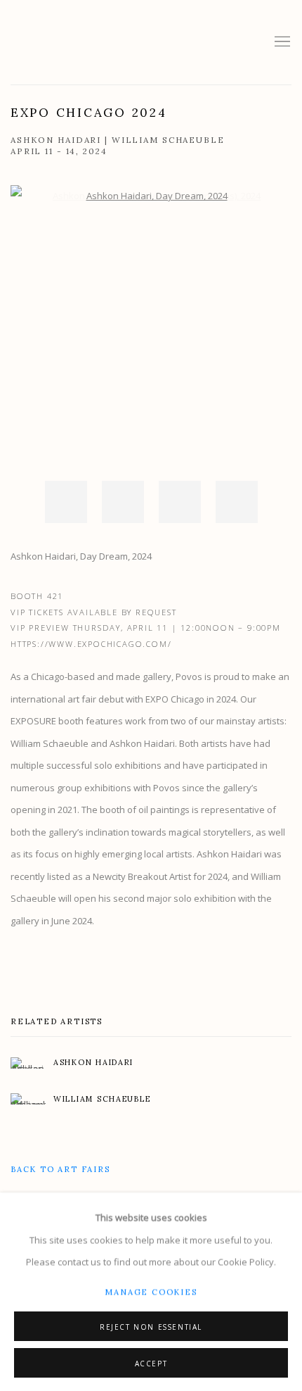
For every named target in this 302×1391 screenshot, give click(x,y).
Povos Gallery (95, 42)
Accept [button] (151, 1363)
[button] (66, 502)
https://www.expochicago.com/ (91, 643)
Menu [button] (280, 42)
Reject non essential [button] (151, 1326)
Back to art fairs (60, 1169)
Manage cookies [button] (151, 1291)
